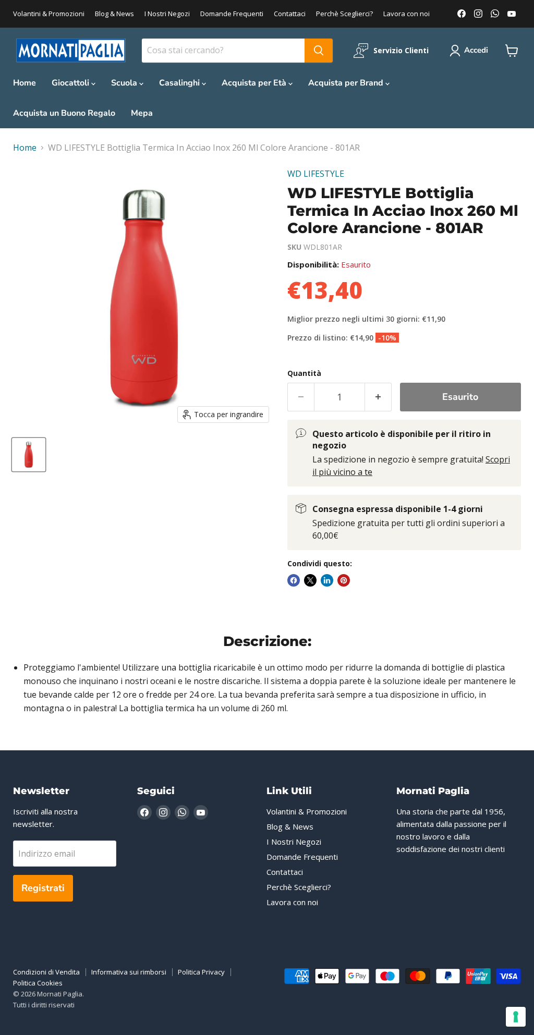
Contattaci (290, 14)
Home (24, 83)
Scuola (125, 83)
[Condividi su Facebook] (293, 580)
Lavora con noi (406, 14)
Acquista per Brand (346, 83)
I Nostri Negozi (167, 14)
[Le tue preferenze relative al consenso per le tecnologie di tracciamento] (516, 1017)
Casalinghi (180, 83)
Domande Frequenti (231, 14)
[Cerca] (319, 51)
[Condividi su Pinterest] (343, 580)
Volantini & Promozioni (48, 14)
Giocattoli (71, 83)
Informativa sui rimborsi (128, 972)
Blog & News (114, 14)
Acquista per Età (255, 83)
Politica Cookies (38, 983)
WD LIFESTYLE (315, 173)
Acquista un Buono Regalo (64, 113)
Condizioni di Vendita (46, 972)
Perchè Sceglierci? (344, 14)
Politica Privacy (201, 972)
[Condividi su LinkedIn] (327, 580)
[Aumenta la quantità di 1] (378, 397)
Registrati (43, 888)
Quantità (304, 373)
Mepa (142, 113)
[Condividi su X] (310, 580)
